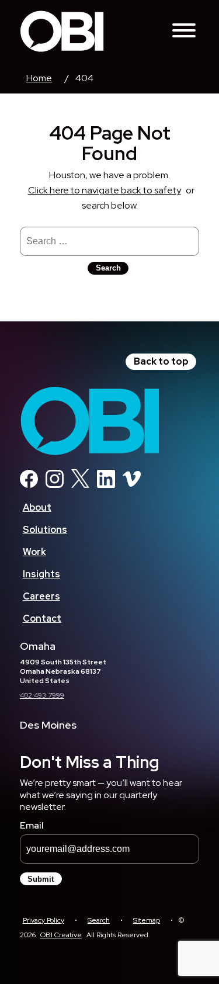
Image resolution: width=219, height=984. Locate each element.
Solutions (45, 530)
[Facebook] (29, 485)
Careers (41, 596)
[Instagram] (55, 485)
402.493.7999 (42, 695)
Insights (41, 574)
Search (99, 920)
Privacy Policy (43, 920)
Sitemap (146, 920)
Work (34, 552)
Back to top (161, 361)
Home (39, 78)
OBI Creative (61, 935)
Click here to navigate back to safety (104, 190)
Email (32, 825)
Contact (42, 618)
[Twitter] (80, 485)
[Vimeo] (132, 485)
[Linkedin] (106, 485)
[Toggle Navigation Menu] (184, 31)
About (37, 507)
